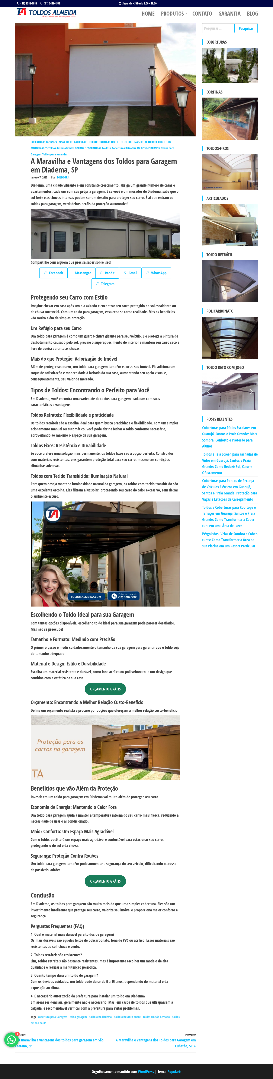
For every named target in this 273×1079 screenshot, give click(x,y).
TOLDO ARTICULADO (77, 142)
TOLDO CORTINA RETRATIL (104, 142)
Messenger (81, 272)
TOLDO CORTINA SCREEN (133, 142)
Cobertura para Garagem (52, 1017)
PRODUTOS (172, 13)
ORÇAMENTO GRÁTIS (105, 689)
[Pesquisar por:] (230, 28)
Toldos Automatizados (61, 148)
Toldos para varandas (54, 154)
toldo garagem (78, 1017)
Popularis (174, 1071)
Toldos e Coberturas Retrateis (119, 148)
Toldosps (63, 177)
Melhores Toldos (55, 142)
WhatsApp (157, 272)
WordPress (146, 1071)
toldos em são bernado (156, 1017)
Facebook (54, 272)
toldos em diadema (100, 1017)
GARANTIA (229, 13)
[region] (230, 391)
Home (148, 13)
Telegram (106, 283)
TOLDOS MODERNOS (148, 148)
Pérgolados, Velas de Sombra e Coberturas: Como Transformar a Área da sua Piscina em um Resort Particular (230, 540)
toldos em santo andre (127, 1017)
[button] (208, 391)
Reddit (108, 272)
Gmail (131, 272)
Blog (252, 13)
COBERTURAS (38, 142)
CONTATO (202, 13)
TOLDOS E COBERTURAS (88, 148)
